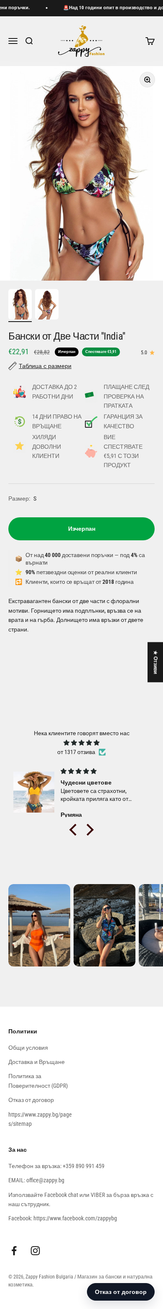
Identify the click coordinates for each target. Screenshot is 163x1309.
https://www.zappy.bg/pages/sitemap (40, 1119)
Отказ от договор (31, 1100)
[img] (81, 742)
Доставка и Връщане (36, 1061)
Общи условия (28, 1047)
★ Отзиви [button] (155, 662)
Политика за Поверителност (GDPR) (38, 1081)
